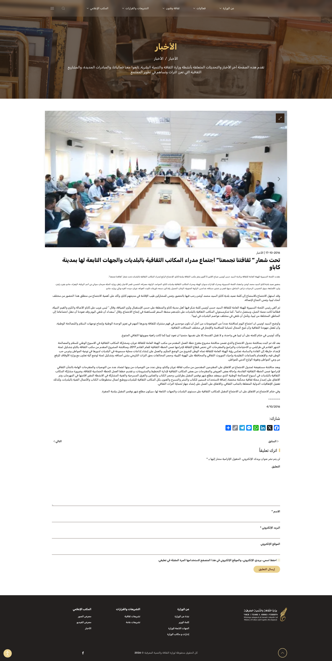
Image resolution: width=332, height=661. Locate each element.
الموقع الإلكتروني (270, 544)
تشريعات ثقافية (132, 616)
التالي (59, 441)
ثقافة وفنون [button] (172, 8)
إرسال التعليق (267, 569)
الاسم (275, 511)
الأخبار (260, 252)
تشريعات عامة (133, 622)
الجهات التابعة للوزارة (178, 628)
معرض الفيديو (84, 622)
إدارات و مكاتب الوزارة (178, 634)
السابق (272, 441)
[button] (70, 8)
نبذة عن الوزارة (182, 616)
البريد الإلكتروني (270, 527)
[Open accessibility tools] (7, 653)
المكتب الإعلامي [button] (99, 8)
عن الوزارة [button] (228, 8)
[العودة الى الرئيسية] (266, 8)
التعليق (276, 466)
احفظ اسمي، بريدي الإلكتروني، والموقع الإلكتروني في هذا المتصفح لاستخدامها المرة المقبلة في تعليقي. (217, 560)
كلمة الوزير (184, 622)
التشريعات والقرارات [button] (137, 8)
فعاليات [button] (201, 8)
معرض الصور (84, 616)
